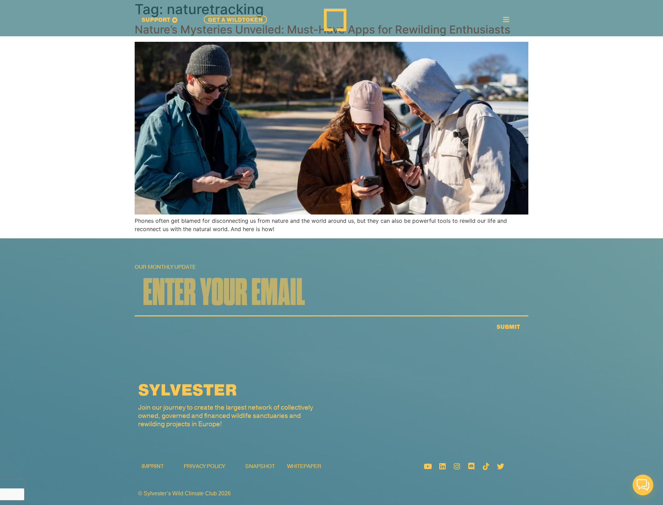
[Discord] (471, 466)
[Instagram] (457, 466)
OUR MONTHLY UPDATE (165, 267)
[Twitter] (500, 466)
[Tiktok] (486, 466)
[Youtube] (428, 466)
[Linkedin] (442, 466)
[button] (643, 485)
